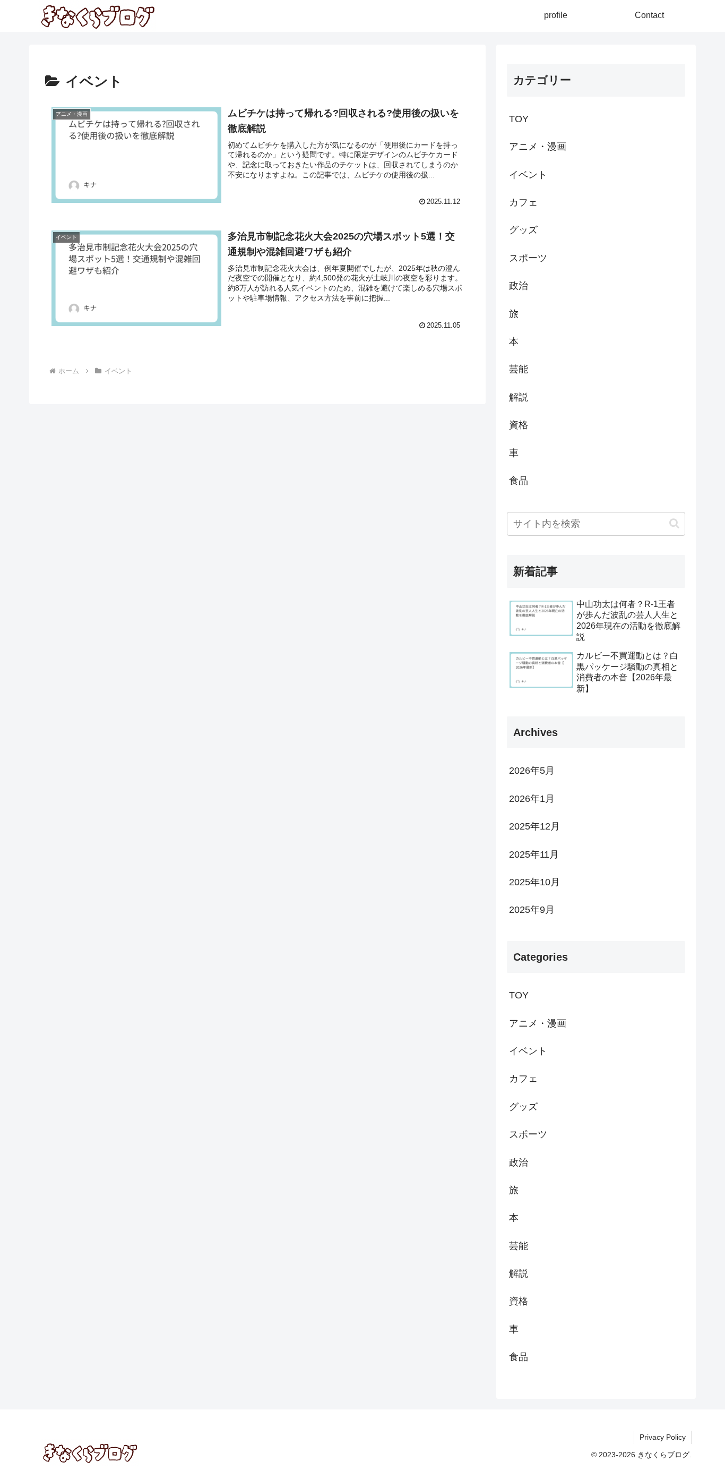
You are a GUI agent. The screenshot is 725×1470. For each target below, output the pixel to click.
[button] (674, 523)
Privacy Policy (663, 1437)
